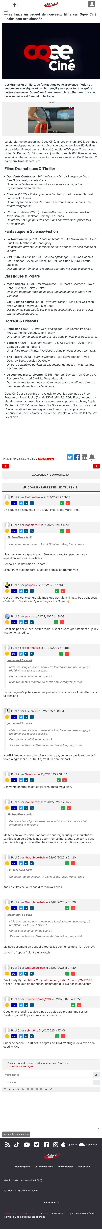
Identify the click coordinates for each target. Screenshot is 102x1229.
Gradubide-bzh (35, 857)
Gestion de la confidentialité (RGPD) (23, 1180)
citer (14, 503)
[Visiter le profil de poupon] (7, 584)
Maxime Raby (46, 459)
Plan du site (84, 1166)
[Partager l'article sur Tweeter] (70, 459)
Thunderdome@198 (38, 999)
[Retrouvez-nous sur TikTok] (17, 1144)
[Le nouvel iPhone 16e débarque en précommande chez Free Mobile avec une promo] (6, 466)
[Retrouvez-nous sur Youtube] (27, 1144)
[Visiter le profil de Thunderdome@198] (7, 998)
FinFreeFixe (33, 497)
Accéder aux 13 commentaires (51, 474)
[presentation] (5, 1089)
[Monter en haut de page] (32, 503)
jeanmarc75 (33, 525)
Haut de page (49, 1202)
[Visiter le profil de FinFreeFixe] (7, 496)
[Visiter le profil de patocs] (7, 616)
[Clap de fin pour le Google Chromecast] (96, 466)
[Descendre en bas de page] (26, 503)
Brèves (46, 1213)
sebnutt (30, 1030)
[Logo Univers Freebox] (51, 4)
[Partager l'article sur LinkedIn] (85, 459)
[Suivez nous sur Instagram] (56, 1144)
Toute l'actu (34, 1213)
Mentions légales (21, 1166)
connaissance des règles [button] (20, 1066)
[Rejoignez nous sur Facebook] (47, 1144)
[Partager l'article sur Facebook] (78, 459)
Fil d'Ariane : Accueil (14, 1213)
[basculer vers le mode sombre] (15, 5)
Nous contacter (65, 1166)
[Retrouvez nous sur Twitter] (37, 1144)
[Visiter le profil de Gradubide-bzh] (7, 857)
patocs (30, 616)
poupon (30, 585)
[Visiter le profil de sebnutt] (7, 1030)
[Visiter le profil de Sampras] (7, 774)
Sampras (31, 774)
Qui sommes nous (44, 1166)
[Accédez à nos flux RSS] (8, 1144)
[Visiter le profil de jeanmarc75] (7, 524)
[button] (5, 1089)
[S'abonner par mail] (92, 459)
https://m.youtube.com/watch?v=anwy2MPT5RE (60, 980)
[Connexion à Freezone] (91, 4)
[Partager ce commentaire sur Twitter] (21, 503)
